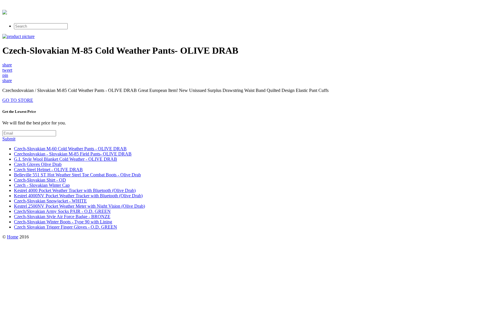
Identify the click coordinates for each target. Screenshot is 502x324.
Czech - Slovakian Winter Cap (42, 185)
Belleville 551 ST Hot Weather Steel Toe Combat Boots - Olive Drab (77, 174)
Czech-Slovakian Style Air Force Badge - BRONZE (62, 216)
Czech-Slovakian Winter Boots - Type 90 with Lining (63, 221)
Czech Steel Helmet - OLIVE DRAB (48, 169)
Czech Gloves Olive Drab (38, 164)
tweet (7, 70)
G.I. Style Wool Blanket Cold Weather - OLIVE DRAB (65, 159)
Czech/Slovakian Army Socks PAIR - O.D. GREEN (62, 211)
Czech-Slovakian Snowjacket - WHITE (50, 200)
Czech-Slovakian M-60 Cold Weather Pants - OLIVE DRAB (70, 148)
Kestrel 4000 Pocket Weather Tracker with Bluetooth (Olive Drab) (75, 190)
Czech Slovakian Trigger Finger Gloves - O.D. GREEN (65, 227)
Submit (8, 138)
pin (5, 75)
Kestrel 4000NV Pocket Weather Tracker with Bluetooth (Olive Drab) (78, 195)
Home (12, 236)
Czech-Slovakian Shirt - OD (40, 180)
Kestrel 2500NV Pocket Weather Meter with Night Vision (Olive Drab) (79, 206)
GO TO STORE (17, 100)
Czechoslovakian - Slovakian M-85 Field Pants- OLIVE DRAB (73, 153)
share (7, 64)
